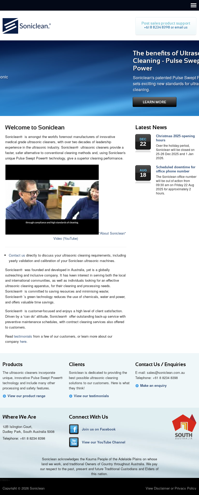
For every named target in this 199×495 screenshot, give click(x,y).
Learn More (127, 102)
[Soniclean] (27, 35)
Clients (77, 364)
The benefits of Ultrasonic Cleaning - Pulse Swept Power (145, 60)
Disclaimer (162, 488)
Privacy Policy (185, 488)
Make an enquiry (153, 385)
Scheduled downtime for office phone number (175, 169)
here (23, 341)
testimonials (23, 336)
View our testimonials (91, 396)
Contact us (17, 255)
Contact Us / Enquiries (160, 364)
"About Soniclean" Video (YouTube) (89, 236)
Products (13, 364)
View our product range (26, 396)
